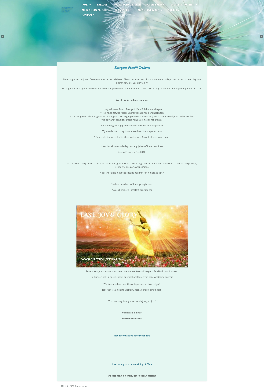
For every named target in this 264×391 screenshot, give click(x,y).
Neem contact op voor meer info (132, 335)
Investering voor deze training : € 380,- (132, 364)
